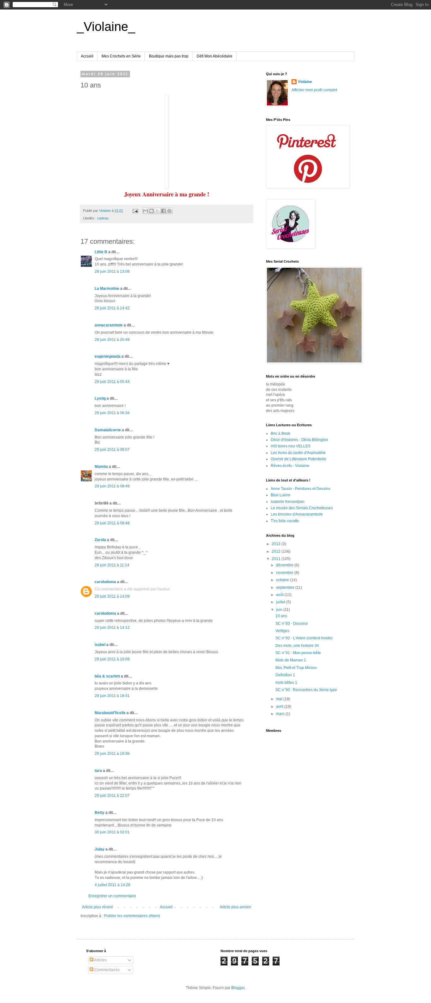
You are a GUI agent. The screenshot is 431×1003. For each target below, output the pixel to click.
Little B (101, 252)
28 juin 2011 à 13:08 (112, 271)
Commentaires (106, 970)
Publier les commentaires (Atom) (132, 916)
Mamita (101, 466)
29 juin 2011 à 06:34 (112, 413)
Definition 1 (285, 675)
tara (98, 770)
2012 (276, 551)
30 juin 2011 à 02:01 (112, 832)
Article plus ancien (235, 907)
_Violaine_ (106, 26)
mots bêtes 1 (286, 682)
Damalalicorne (108, 430)
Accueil (87, 56)
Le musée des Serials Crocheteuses (302, 508)
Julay (99, 849)
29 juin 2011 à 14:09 (112, 596)
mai (279, 699)
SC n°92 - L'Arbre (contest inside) (304, 638)
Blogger (238, 988)
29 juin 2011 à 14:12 (112, 627)
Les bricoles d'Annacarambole (297, 514)
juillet (281, 602)
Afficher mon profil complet (314, 90)
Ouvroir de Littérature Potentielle (298, 459)
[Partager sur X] (157, 211)
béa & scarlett (107, 676)
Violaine (305, 82)
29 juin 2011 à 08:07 (112, 449)
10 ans (281, 616)
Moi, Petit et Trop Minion (296, 668)
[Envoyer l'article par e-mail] (135, 210)
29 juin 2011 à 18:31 (112, 696)
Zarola (100, 540)
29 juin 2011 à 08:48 (112, 486)
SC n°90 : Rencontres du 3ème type (306, 690)
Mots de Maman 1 (290, 660)
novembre (285, 572)
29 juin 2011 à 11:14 (112, 565)
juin (279, 609)
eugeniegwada (108, 356)
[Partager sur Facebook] (163, 211)
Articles (100, 960)
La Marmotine (107, 288)
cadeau (103, 218)
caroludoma (105, 582)
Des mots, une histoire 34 (297, 645)
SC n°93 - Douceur (291, 623)
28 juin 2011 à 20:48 (112, 339)
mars (281, 714)
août (280, 595)
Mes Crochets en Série (121, 56)
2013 (276, 544)
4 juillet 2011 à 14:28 (112, 885)
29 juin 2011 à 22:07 (112, 795)
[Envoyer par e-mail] (145, 211)
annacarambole (109, 325)
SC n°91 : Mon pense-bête (298, 653)
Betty (99, 812)
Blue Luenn (281, 495)
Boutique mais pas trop (168, 56)
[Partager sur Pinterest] (169, 211)
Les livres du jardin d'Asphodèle (298, 453)
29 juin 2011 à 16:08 (112, 659)
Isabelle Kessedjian (287, 501)
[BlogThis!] (151, 211)
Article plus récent (97, 907)
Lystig (100, 398)
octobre (283, 580)
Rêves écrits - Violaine (290, 465)
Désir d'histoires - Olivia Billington (299, 440)
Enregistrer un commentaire (112, 896)
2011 (276, 559)
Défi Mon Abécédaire (215, 56)
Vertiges (282, 631)
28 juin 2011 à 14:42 (112, 308)
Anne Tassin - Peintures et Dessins (300, 489)
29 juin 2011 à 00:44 (112, 381)
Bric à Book (280, 433)
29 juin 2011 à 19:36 (112, 753)
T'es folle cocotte (285, 521)
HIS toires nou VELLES (290, 446)
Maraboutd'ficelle (110, 713)
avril (280, 706)
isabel (100, 644)
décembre (285, 565)
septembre (285, 587)
